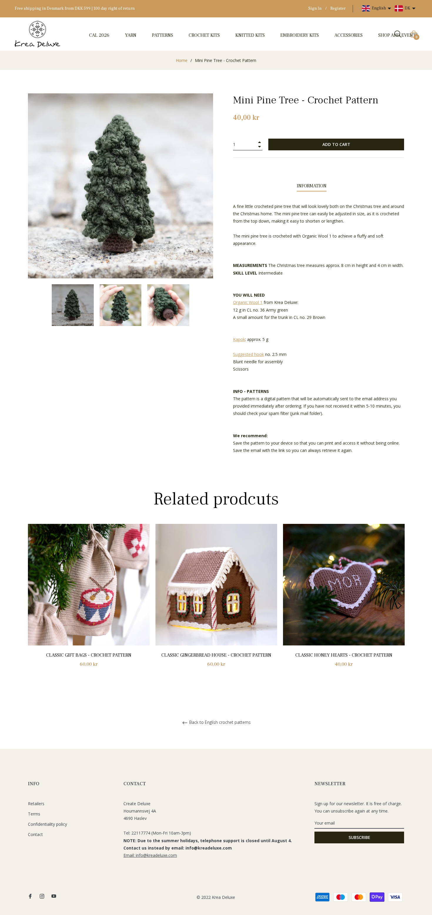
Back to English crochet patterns (219, 722)
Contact (35, 834)
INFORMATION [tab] (311, 186)
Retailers (36, 803)
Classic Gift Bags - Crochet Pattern (88, 655)
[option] (89, 602)
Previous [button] (32, 606)
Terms (34, 814)
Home (181, 60)
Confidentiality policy (47, 824)
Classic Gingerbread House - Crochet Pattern (216, 655)
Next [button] (400, 606)
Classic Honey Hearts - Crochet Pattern (343, 655)
